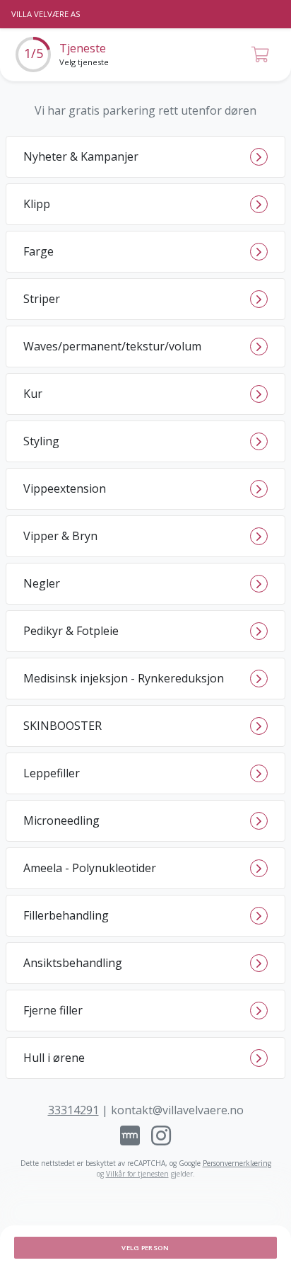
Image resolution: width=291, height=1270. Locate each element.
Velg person (145, 1247)
